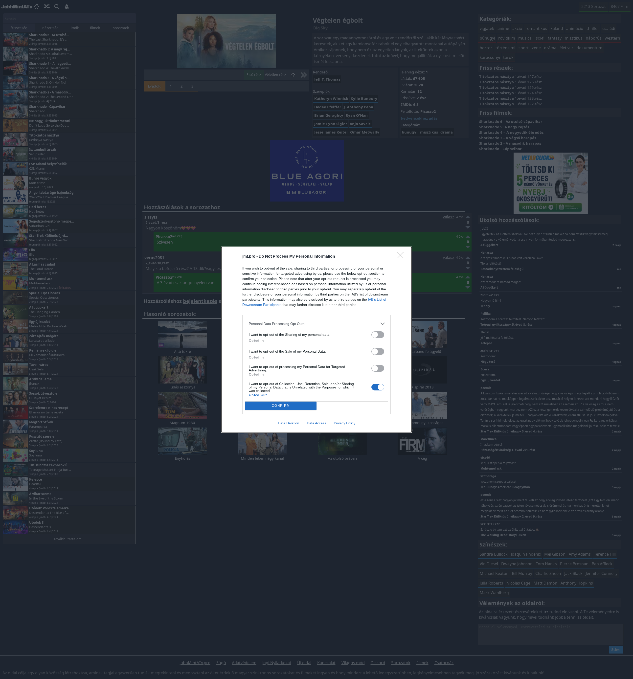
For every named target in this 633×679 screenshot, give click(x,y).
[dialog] (316, 339)
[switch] (377, 334)
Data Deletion (288, 423)
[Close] (402, 256)
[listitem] (316, 323)
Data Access (316, 423)
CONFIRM (281, 405)
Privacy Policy (344, 423)
